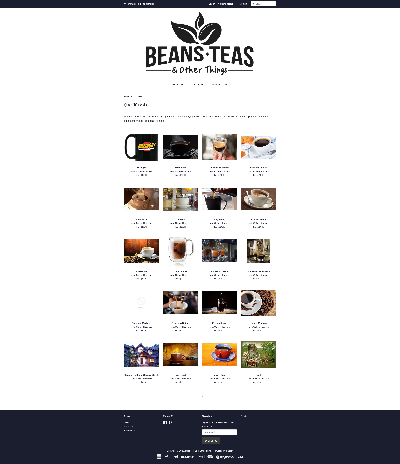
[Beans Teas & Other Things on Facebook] (165, 423)
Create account (227, 3)
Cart (245, 3)
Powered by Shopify (223, 451)
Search (127, 422)
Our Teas (199, 84)
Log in (212, 3)
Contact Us (129, 431)
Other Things (220, 84)
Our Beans (178, 84)
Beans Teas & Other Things (198, 451)
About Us (128, 426)
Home (126, 96)
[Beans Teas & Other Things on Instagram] (170, 423)
